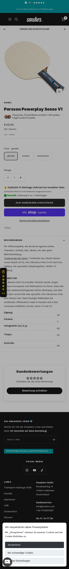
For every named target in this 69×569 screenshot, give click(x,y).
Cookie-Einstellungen (19, 561)
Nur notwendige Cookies (20, 553)
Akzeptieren (14, 545)
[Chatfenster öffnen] (7, 562)
